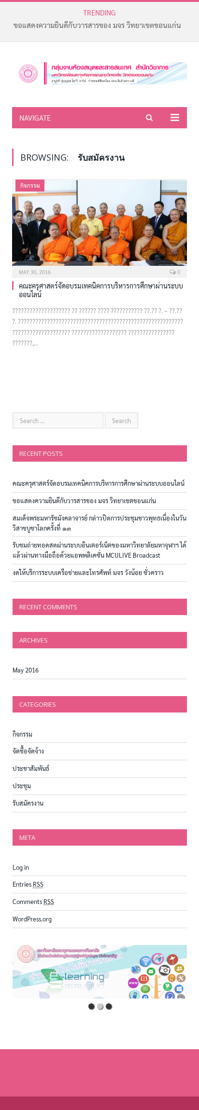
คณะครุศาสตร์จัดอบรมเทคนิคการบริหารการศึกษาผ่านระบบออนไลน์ (99, 483)
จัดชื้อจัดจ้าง (28, 751)
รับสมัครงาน (28, 803)
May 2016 (26, 670)
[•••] (100, 972)
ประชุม (22, 785)
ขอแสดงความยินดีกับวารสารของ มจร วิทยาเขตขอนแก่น (97, 24)
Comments (33, 901)
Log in (21, 867)
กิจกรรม (30, 185)
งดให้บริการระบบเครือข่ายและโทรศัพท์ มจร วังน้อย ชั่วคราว (88, 572)
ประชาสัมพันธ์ (31, 768)
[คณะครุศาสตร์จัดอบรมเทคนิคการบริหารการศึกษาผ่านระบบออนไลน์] (99, 225)
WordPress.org (32, 919)
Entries (28, 884)
